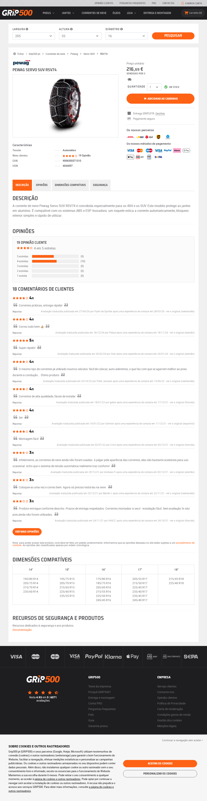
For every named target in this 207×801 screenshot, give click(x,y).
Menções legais (166, 726)
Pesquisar (173, 36)
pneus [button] (47, 13)
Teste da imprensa (99, 686)
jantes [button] (66, 13)
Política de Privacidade (171, 703)
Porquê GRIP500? (99, 692)
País (91, 715)
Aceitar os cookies (160, 763)
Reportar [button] (17, 311)
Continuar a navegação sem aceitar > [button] (182, 740)
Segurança (100, 185)
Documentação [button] (22, 630)
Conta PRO (95, 703)
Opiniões (42, 185)
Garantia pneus (98, 726)
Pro (154, 3)
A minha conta (193, 3)
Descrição (22, 185)
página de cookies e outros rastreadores (57, 779)
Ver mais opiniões (27, 531)
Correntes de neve (94, 13)
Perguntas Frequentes (132, 3)
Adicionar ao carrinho (162, 98)
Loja (130, 13)
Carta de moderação (170, 709)
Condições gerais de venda (174, 715)
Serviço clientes (166, 686)
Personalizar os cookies (160, 773)
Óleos (116, 13)
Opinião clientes (104, 3)
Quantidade (136, 86)
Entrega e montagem (157, 13)
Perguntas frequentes (102, 709)
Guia (91, 720)
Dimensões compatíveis (70, 185)
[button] (180, 311)
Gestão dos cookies (169, 720)
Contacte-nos (165, 692)
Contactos (168, 3)
